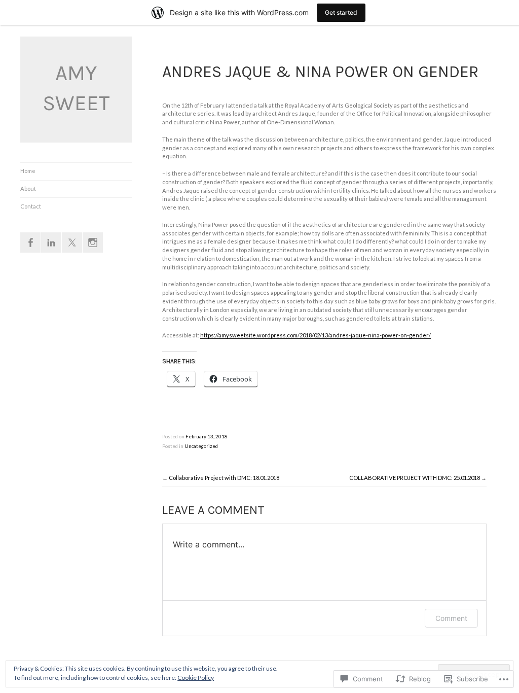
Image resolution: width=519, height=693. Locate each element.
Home (27, 170)
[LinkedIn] (51, 242)
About (28, 188)
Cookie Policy (195, 677)
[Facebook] (30, 242)
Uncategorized (201, 446)
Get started (341, 12)
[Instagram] (93, 242)
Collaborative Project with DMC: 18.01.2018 (224, 477)
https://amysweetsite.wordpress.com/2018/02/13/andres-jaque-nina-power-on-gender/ (315, 335)
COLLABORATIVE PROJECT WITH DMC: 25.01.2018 (414, 477)
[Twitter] (72, 242)
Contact (30, 206)
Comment (451, 618)
